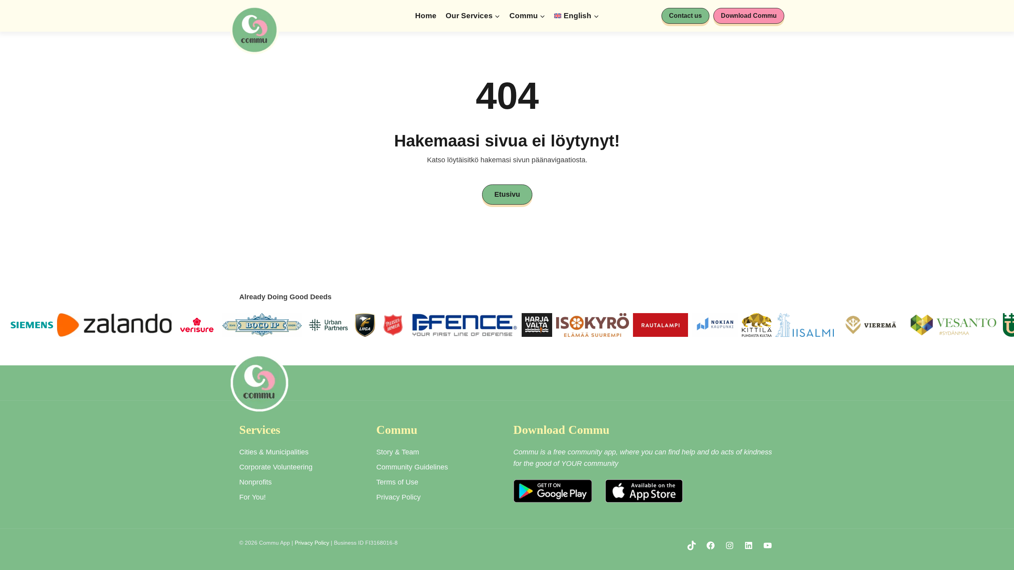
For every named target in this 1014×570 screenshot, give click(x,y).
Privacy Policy (312, 543)
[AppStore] (644, 491)
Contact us (685, 15)
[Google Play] (552, 491)
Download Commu (749, 15)
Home (425, 15)
